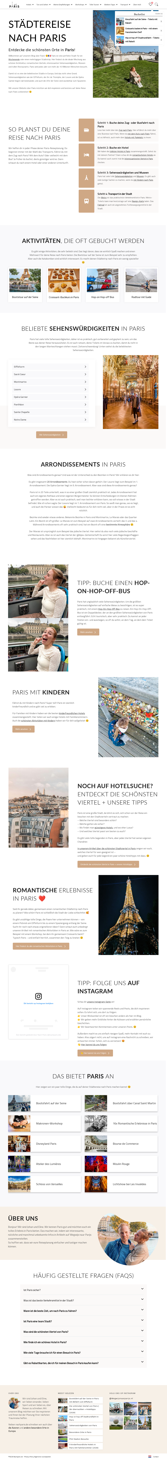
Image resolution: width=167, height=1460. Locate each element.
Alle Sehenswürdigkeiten (50, 435)
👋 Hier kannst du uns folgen (93, 1053)
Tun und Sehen (42, 4)
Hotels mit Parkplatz (134, 137)
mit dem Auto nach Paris (139, 134)
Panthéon (19, 404)
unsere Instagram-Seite (99, 1002)
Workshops (79, 4)
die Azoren (13, 1428)
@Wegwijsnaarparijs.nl (121, 1398)
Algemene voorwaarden (42, 1456)
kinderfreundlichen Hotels (72, 713)
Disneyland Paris (46, 1143)
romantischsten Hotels (142, 155)
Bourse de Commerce (126, 1143)
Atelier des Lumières (48, 1164)
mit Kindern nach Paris (143, 180)
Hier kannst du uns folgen (94, 1044)
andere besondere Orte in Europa (28, 1429)
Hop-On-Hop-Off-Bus (109, 609)
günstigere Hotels (104, 827)
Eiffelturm (19, 367)
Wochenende (14, 59)
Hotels (28, 4)
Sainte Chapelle (21, 412)
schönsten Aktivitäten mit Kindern (38, 720)
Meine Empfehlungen (61, 4)
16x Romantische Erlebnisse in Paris (135, 1123)
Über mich (137, 4)
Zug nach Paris (125, 130)
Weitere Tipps (109, 4)
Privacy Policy (29, 1456)
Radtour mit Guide (141, 297)
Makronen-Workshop (49, 1123)
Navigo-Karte (138, 201)
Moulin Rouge (121, 1164)
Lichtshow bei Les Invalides (129, 1184)
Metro (104, 197)
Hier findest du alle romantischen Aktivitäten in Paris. (39, 946)
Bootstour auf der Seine (25, 297)
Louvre (17, 389)
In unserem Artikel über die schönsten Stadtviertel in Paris (106, 848)
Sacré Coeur (20, 374)
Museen (140, 176)
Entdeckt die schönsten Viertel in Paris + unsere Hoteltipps (106, 864)
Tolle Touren (94, 4)
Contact (156, 1456)
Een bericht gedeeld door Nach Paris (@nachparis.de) (38, 1035)
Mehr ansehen (86, 632)
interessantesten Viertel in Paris (139, 159)
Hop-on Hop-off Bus (102, 297)
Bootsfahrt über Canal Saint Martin (134, 1103)
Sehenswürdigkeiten (124, 176)
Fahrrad (101, 205)
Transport (124, 4)
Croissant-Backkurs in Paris (64, 297)
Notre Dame (20, 419)
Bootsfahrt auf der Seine (51, 1103)
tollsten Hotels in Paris (120, 151)
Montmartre (20, 382)
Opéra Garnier (21, 397)
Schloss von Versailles (49, 1184)
